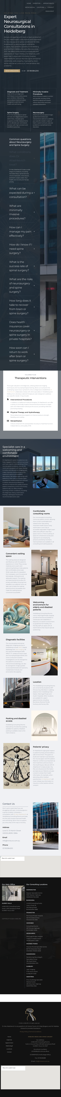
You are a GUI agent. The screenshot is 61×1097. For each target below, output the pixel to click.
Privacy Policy (24, 1031)
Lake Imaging (19, 649)
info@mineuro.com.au (42, 1061)
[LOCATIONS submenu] (45, 7)
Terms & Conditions (35, 1031)
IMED (20, 647)
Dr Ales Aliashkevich (20, 814)
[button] (12, 70)
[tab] (22, 166)
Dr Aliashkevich (46, 779)
